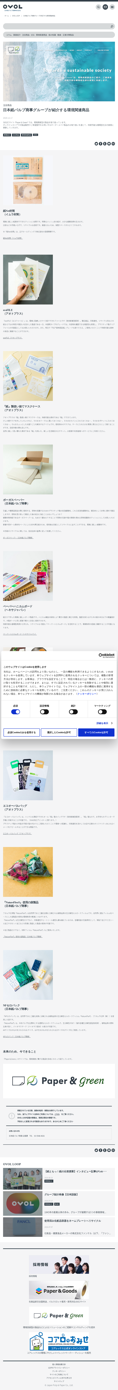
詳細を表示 (102, 723)
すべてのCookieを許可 (96, 732)
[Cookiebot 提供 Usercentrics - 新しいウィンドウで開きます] (101, 655)
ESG (32, 35)
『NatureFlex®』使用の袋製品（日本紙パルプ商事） (23, 936)
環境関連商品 (41, 35)
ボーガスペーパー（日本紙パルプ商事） (18, 538)
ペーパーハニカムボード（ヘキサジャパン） (20, 634)
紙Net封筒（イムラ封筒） (13, 238)
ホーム (7, 15)
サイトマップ (59, 1381)
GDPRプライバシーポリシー (59, 1368)
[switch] (44, 711)
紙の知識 (52, 35)
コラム (9, 35)
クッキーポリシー (86, 693)
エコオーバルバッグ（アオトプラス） (17, 833)
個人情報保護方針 (59, 1364)
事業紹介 (17, 35)
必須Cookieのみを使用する (22, 732)
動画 (59, 35)
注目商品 (26, 35)
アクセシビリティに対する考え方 (59, 1378)
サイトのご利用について (59, 1374)
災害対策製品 (68, 35)
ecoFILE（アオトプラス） (13, 338)
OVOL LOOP (16, 15)
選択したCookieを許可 (59, 732)
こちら (57, 1114)
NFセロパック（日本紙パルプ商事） (17, 1036)
